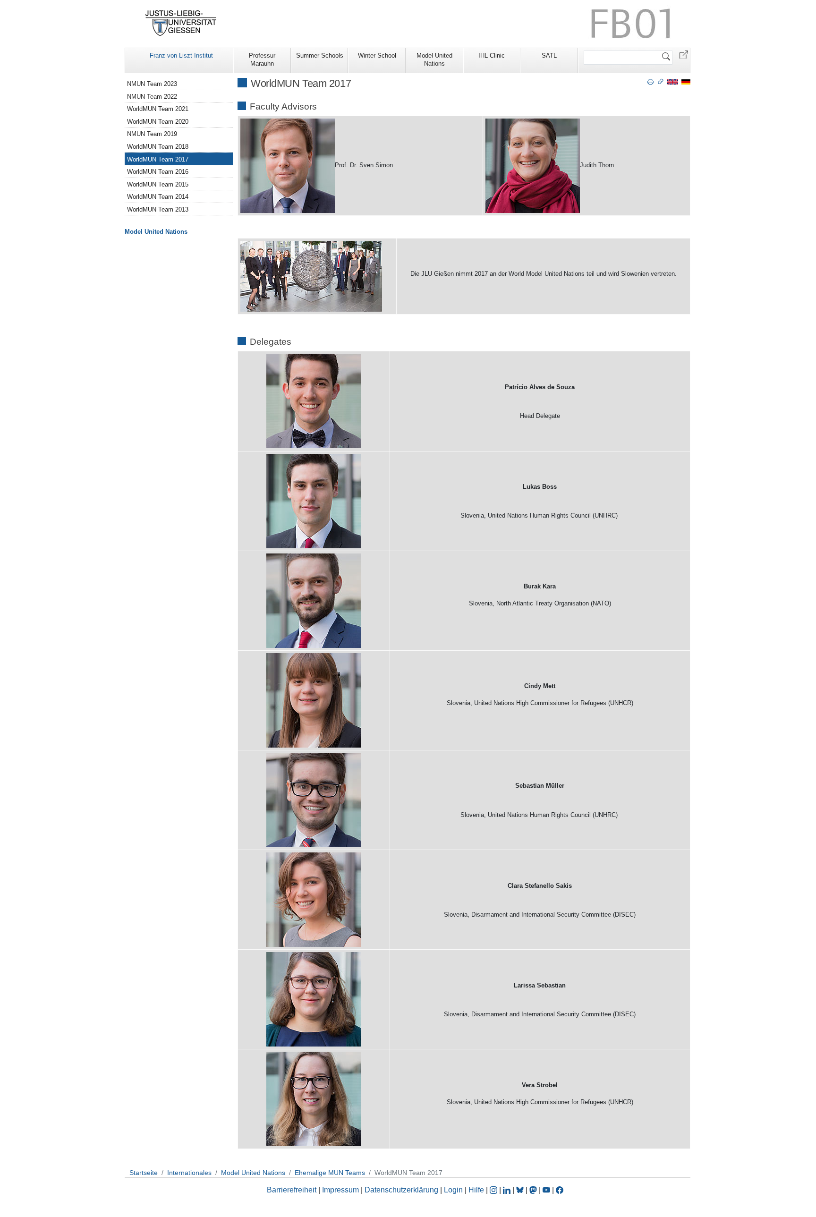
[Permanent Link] (660, 81)
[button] (684, 54)
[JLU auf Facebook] (559, 1190)
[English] (672, 81)
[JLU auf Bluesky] (521, 1190)
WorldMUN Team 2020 (157, 121)
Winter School (377, 55)
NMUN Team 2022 (152, 96)
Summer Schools (319, 55)
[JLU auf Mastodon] (534, 1190)
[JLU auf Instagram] (494, 1190)
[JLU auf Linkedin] (507, 1190)
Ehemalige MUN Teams (330, 1172)
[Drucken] (650, 81)
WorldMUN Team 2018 (157, 146)
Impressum (340, 1190)
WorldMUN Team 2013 (157, 209)
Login (454, 1190)
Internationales (189, 1172)
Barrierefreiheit (291, 1190)
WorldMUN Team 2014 (157, 196)
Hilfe (476, 1190)
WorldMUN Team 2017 (157, 159)
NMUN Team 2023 (152, 83)
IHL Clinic (491, 55)
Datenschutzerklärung (401, 1190)
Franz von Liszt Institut (181, 55)
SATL (549, 55)
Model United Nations (434, 59)
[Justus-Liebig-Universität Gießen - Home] (181, 23)
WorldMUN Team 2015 (157, 184)
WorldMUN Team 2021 (157, 108)
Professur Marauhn (262, 59)
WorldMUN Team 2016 (157, 171)
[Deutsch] (685, 81)
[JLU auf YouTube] (546, 1190)
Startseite (143, 1172)
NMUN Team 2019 (152, 133)
